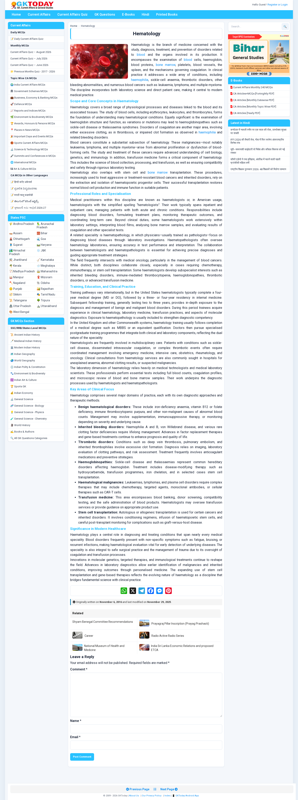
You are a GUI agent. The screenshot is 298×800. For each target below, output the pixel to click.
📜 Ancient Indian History (25, 334)
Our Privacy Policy (151, 795)
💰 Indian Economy (21, 392)
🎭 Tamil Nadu (46, 294)
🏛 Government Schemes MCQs (28, 91)
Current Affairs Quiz (72, 14)
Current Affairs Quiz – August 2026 (30, 52)
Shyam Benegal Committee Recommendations (102, 621)
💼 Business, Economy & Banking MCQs (33, 97)
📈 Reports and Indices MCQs (27, 110)
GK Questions (104, 14)
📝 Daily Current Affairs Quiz (26, 38)
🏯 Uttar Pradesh (20, 306)
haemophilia (139, 80)
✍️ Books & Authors (22, 431)
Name (75, 721)
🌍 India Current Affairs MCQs (27, 84)
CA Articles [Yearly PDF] (246, 113)
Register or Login (278, 4)
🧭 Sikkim (15, 294)
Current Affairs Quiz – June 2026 (29, 65)
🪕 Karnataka (45, 259)
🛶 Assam (15, 233)
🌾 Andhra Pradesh (21, 224)
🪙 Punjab (15, 288)
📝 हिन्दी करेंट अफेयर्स (21, 182)
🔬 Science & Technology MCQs (29, 149)
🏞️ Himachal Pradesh (17, 252)
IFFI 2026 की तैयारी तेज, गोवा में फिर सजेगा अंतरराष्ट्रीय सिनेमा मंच (257, 141)
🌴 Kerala (15, 265)
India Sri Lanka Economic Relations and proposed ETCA (182, 648)
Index (167, 795)
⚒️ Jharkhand (18, 259)
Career (89, 635)
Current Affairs (39, 14)
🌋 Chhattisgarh (19, 239)
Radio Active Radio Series (167, 635)
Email (75, 737)
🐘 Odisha (43, 283)
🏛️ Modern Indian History (25, 347)
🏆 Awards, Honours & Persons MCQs (32, 123)
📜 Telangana (18, 300)
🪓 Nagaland (17, 283)
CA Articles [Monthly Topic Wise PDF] (254, 106)
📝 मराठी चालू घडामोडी (21, 195)
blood (141, 55)
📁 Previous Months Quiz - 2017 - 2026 (32, 71)
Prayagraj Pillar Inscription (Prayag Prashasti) (180, 623)
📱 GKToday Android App (185, 795)
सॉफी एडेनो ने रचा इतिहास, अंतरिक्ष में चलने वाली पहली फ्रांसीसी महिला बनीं (255, 161)
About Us (134, 795)
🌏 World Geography (22, 360)
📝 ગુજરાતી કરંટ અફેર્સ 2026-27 (28, 207)
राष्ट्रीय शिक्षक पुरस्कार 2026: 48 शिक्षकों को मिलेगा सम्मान (258, 169)
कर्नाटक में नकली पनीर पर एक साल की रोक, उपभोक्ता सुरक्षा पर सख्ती (258, 131)
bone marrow (165, 65)
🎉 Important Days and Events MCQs (31, 136)
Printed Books (167, 14)
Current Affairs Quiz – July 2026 (28, 58)
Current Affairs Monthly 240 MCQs (253, 87)
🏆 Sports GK (18, 386)
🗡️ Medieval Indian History (25, 341)
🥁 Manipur (16, 277)
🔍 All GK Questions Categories (28, 438)
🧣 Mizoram (44, 277)
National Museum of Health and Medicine (104, 648)
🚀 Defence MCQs (21, 104)
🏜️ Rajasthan (45, 288)
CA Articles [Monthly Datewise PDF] (253, 100)
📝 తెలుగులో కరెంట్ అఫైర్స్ (24, 201)
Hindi (145, 14)
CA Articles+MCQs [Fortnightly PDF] (253, 93)
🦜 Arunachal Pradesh (45, 225)
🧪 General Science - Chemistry (28, 418)
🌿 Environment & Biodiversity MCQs (31, 116)
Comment (78, 669)
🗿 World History (20, 425)
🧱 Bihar (42, 233)
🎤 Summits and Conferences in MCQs (33, 155)
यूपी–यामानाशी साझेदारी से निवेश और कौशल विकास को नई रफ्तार (257, 151)
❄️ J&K (41, 250)
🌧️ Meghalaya (46, 265)
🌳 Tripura (43, 300)
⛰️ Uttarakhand (47, 306)
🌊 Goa (41, 239)
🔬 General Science (21, 399)
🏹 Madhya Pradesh (22, 271)
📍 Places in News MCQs (25, 129)
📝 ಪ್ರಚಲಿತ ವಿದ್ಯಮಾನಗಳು (23, 188)
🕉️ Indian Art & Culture (23, 379)
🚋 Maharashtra (47, 271)
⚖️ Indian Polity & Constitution (27, 366)
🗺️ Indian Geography (22, 353)
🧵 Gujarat (16, 244)
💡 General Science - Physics (27, 412)
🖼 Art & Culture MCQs (23, 168)
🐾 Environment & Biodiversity (27, 373)
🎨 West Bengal (19, 312)
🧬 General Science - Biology (27, 405)
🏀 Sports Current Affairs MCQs (28, 142)
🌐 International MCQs (23, 162)
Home (16, 14)
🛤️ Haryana (44, 244)
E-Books (128, 14)
